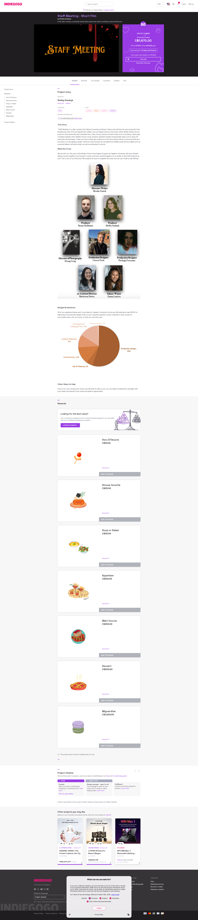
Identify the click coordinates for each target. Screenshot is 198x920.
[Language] (168, 4)
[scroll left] (135, 770)
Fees (152, 881)
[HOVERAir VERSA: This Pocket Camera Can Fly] (70, 831)
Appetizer (9, 107)
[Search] (86, 4)
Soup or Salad (11, 103)
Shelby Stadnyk (65, 19)
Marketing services (157, 884)
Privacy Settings (64, 913)
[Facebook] (35, 889)
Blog (130, 887)
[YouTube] (41, 889)
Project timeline (9, 122)
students (112, 110)
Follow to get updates (66, 794)
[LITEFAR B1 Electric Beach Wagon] (99, 831)
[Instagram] (44, 889)
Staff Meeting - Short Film (77, 16)
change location (108, 10)
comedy (89, 110)
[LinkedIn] (47, 889)
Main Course (10, 110)
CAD (159, 4)
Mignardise (10, 116)
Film (60, 110)
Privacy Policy (39, 913)
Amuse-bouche (11, 100)
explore (108, 815)
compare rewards (70, 425)
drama (96, 110)
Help (107, 776)
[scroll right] (138, 770)
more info (61, 103)
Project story (8, 89)
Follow (143, 59)
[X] (38, 889)
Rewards (7, 94)
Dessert (8, 113)
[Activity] (178, 4)
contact (67, 103)
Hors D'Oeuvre (11, 97)
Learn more (100, 790)
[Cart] (173, 4)
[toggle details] (82, 864)
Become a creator (157, 887)
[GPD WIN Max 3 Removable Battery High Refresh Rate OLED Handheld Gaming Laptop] (127, 831)
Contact (131, 881)
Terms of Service (51, 913)
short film (104, 110)
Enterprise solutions (157, 889)
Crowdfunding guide (120, 776)
